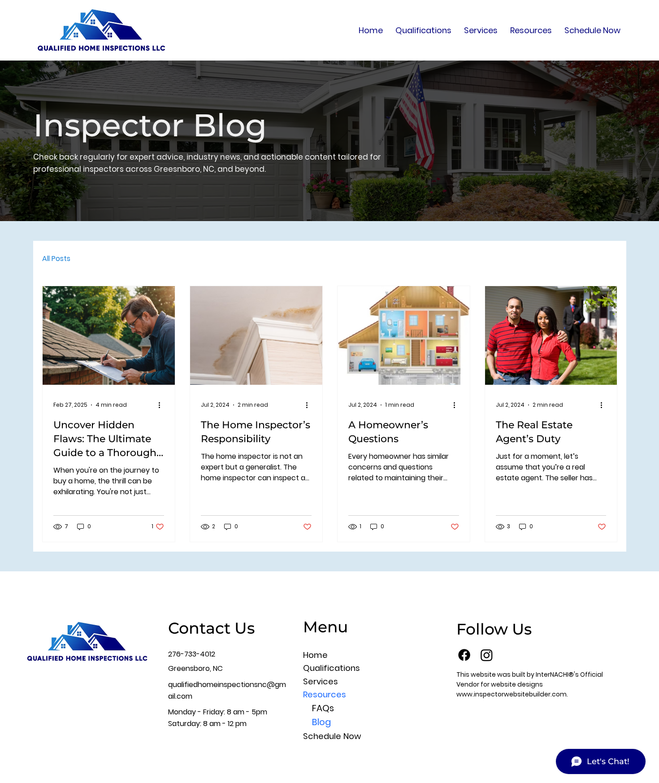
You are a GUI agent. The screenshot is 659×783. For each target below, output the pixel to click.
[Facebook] (464, 655)
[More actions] (162, 405)
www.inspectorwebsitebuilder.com (511, 694)
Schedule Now (332, 736)
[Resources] (416, 694)
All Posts (56, 258)
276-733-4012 (191, 654)
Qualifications (331, 668)
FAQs (323, 708)
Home (315, 655)
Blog (321, 722)
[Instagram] (486, 655)
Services (320, 681)
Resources (324, 694)
